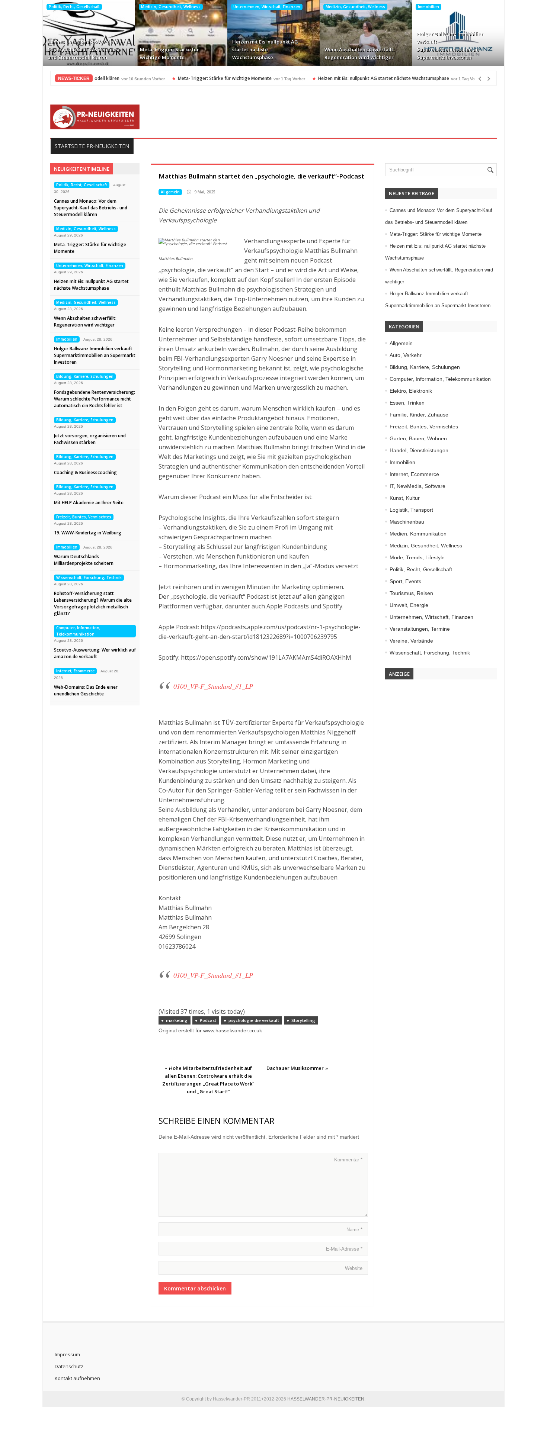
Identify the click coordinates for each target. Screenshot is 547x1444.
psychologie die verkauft (253, 1020)
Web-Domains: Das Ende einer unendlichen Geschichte (86, 690)
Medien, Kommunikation (418, 534)
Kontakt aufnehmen (77, 1378)
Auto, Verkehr (406, 355)
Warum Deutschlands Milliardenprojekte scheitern (83, 559)
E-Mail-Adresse (344, 1249)
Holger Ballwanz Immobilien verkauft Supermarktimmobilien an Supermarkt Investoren (450, 45)
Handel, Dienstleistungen (419, 450)
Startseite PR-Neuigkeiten (92, 145)
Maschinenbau (407, 522)
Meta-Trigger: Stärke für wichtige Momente (169, 53)
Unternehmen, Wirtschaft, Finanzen (266, 6)
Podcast (208, 1020)
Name (354, 1229)
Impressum (67, 1354)
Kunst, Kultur (405, 498)
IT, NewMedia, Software (417, 486)
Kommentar (348, 1159)
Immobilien (428, 6)
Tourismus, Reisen (411, 593)
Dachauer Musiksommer (295, 1068)
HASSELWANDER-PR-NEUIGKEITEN (325, 1399)
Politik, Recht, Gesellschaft (74, 6)
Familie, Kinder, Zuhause (419, 415)
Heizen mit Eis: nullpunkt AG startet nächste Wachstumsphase (265, 49)
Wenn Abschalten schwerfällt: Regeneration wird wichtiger (359, 53)
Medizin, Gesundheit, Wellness (171, 6)
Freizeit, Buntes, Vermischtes (83, 517)
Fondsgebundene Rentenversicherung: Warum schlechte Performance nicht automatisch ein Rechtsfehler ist (94, 399)
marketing (177, 1020)
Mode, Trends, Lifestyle (417, 557)
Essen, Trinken (407, 403)
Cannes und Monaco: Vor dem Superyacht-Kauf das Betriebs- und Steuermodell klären (84, 49)
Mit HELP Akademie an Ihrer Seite (89, 502)
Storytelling (303, 1020)
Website (353, 1268)
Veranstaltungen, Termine (420, 629)
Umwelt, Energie (409, 605)
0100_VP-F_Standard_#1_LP (213, 686)
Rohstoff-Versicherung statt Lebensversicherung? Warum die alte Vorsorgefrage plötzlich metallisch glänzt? (93, 603)
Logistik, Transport (411, 510)
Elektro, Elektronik (411, 391)
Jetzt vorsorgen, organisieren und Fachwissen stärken (90, 439)
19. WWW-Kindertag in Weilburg (87, 533)
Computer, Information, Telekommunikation (78, 631)
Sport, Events (405, 581)
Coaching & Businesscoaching (85, 472)
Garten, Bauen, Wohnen (418, 438)
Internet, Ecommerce (75, 670)
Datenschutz (69, 1366)
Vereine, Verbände (411, 641)
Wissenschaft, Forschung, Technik (89, 577)
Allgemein (170, 191)
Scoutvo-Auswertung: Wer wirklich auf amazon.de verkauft (95, 653)
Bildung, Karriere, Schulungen (84, 376)
